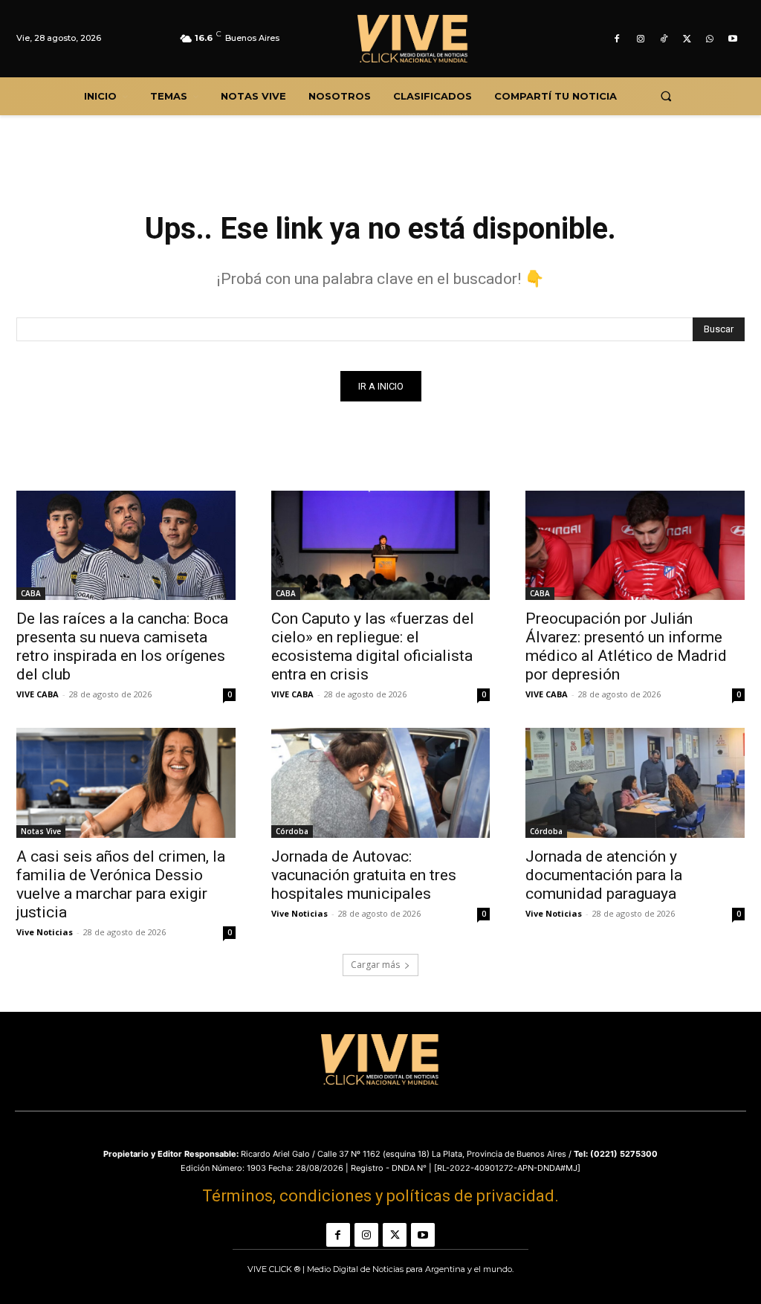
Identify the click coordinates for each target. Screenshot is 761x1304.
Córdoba (292, 831)
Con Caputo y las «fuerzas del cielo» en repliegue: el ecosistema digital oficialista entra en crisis (372, 646)
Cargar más (375, 964)
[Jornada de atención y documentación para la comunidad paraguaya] (635, 782)
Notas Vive (41, 831)
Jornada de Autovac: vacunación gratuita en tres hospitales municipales (363, 875)
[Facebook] (617, 39)
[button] (665, 96)
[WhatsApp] (710, 39)
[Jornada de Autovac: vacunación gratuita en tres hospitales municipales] (380, 782)
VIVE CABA (37, 694)
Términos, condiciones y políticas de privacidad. (380, 1196)
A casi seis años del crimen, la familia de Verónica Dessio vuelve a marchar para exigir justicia (120, 884)
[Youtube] (733, 39)
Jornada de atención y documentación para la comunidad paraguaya (603, 875)
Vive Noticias (44, 931)
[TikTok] (663, 39)
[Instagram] (640, 39)
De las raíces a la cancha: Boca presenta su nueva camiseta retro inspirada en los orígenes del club (122, 646)
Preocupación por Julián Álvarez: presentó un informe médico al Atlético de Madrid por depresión (626, 646)
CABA (31, 593)
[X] (686, 39)
